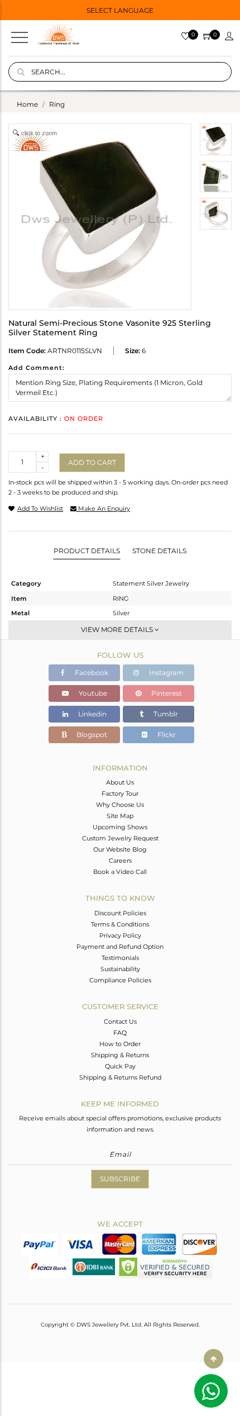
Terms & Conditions (120, 924)
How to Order (120, 1044)
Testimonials (120, 958)
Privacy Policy (120, 935)
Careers (120, 860)
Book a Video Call (120, 872)
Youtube (92, 693)
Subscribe (120, 1179)
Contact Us (120, 1021)
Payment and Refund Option (120, 947)
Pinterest (166, 693)
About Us (120, 782)
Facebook (90, 672)
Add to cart (92, 462)
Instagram (165, 672)
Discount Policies (120, 913)
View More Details (118, 629)
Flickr (166, 734)
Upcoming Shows (120, 827)
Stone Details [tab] (159, 551)
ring (57, 104)
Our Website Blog (120, 849)
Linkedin (91, 714)
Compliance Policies (120, 980)
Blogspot (91, 734)
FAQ (120, 1033)
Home (27, 104)
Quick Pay (120, 1066)
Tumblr (165, 714)
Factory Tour (120, 793)
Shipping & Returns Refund (120, 1077)
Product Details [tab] (87, 551)
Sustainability (120, 969)
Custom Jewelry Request (120, 838)
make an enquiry (103, 508)
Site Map (120, 816)
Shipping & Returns (120, 1055)
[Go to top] (213, 1359)
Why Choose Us (120, 805)
